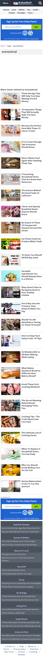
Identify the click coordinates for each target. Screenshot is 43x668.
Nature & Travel (21, 551)
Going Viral (22, 606)
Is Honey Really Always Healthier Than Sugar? (17, 574)
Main (3, 46)
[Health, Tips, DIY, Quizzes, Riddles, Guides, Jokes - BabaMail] (23, 3)
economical (5, 497)
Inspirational (21, 619)
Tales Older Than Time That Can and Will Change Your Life (21, 626)
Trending (33, 652)
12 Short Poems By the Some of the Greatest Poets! (19, 596)
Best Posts (9, 652)
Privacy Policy (34, 39)
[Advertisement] (21, 72)
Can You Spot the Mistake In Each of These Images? (19, 541)
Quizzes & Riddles (21, 537)
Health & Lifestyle (21, 524)
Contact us (10, 646)
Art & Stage (21, 593)
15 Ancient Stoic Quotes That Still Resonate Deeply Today (20, 622)
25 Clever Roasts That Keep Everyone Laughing (17, 587)
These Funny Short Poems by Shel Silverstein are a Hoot (20, 600)
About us (32, 646)
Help (21, 646)
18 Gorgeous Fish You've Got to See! (14, 554)
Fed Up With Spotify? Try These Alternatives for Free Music (21, 635)
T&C (25, 39)
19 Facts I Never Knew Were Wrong (13, 570)
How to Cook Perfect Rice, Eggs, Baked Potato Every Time (20, 528)
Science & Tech (21, 632)
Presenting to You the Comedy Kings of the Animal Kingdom (21, 583)
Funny (21, 580)
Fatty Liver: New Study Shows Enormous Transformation (20, 532)
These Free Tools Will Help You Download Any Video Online (21, 639)
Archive (21, 652)
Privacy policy (19, 649)
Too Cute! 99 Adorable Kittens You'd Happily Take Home (20, 609)
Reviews (21, 654)
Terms (6, 649)
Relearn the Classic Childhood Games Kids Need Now (19, 545)
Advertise (34, 649)
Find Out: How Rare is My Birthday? (13, 613)
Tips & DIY (21, 566)
